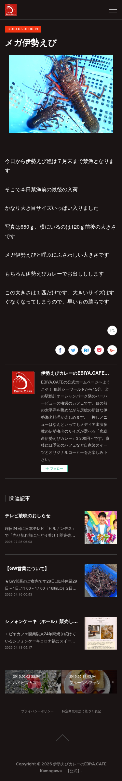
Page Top (61, 737)
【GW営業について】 (27, 568)
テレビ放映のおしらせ (27, 515)
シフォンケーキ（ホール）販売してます (46, 621)
